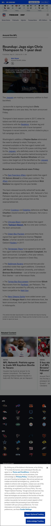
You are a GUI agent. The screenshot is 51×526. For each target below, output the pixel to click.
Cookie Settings (26, 509)
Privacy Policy (21, 477)
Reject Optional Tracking (35, 514)
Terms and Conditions (21, 472)
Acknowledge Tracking (35, 521)
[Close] (47, 467)
